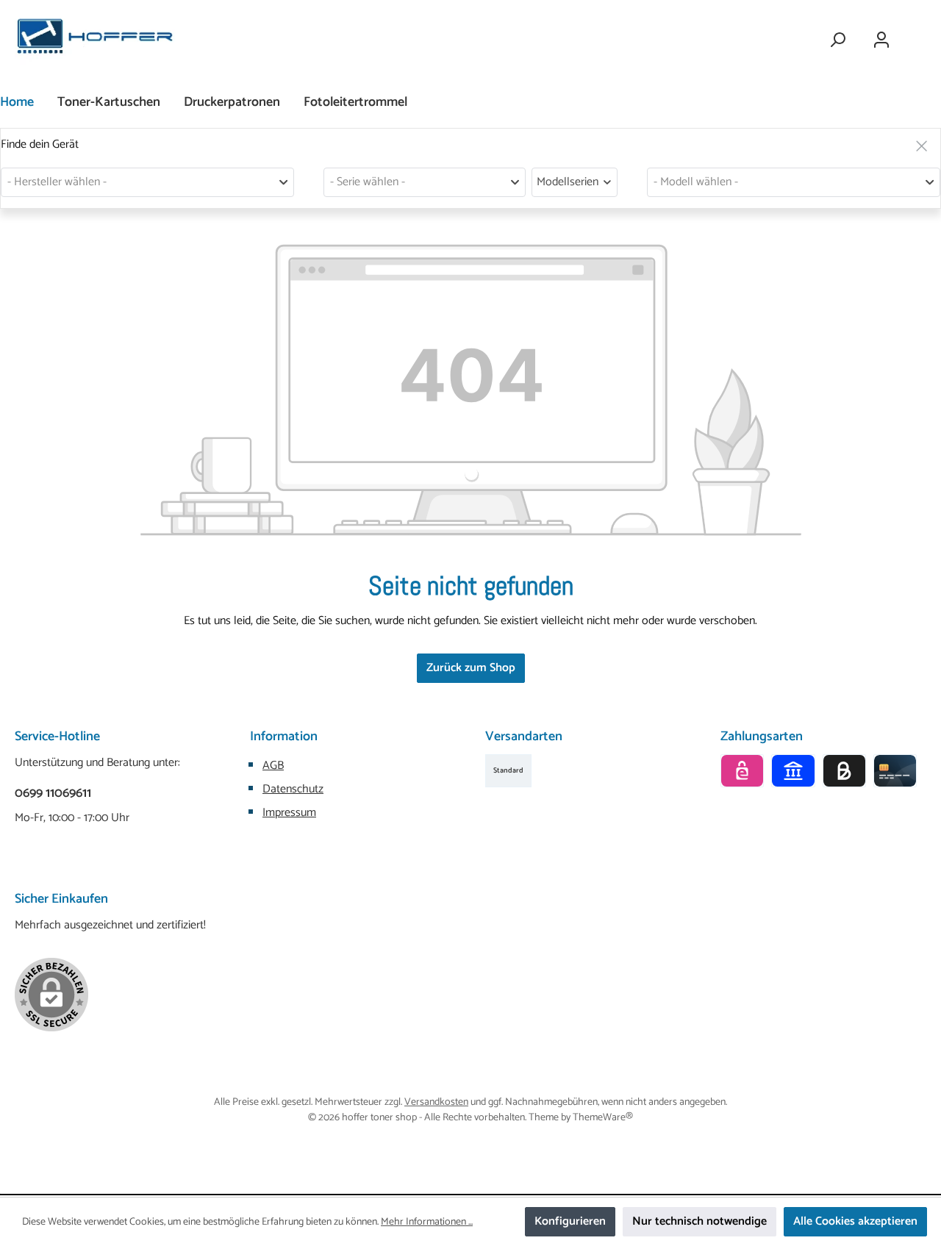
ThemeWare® (603, 1117)
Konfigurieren (570, 1221)
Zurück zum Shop (470, 668)
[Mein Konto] (881, 40)
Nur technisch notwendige (699, 1221)
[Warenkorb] (916, 34)
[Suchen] (837, 40)
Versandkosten (436, 1102)
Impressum (289, 813)
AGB (273, 766)
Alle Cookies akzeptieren (855, 1221)
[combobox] (147, 182)
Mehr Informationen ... (427, 1222)
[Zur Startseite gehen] (95, 40)
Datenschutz (292, 789)
